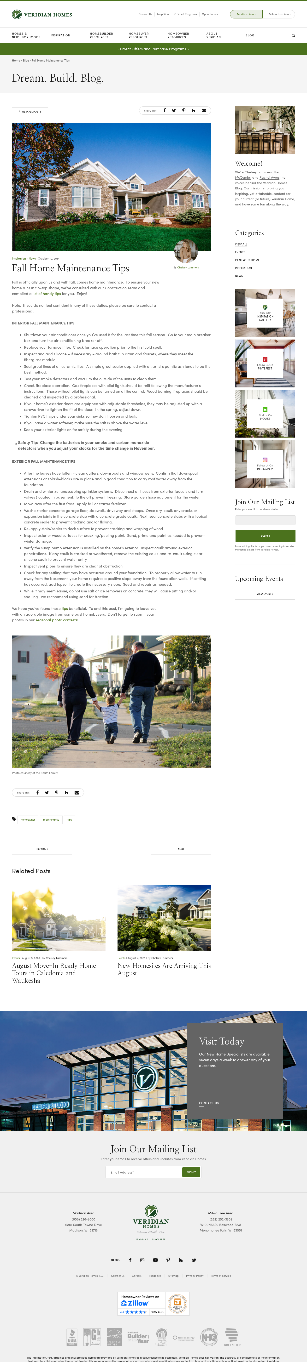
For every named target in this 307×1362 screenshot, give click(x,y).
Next (181, 849)
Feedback (155, 1275)
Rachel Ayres (269, 177)
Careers (137, 1275)
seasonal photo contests (56, 619)
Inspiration (60, 35)
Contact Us (145, 14)
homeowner (28, 819)
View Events (265, 594)
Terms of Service (221, 1275)
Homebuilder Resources (101, 35)
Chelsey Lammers (188, 267)
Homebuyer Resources (139, 35)
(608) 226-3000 (83, 1219)
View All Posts (31, 111)
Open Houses (210, 14)
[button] (164, 110)
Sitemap (173, 1275)
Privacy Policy (195, 1275)
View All (241, 244)
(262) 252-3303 (221, 1219)
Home (16, 60)
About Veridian (214, 35)
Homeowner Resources (178, 35)
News (32, 258)
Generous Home (247, 260)
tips (65, 608)
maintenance (51, 819)
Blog (250, 35)
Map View (163, 14)
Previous (42, 849)
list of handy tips (47, 293)
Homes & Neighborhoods (26, 35)
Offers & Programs (185, 14)
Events (16, 958)
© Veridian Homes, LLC (90, 1275)
